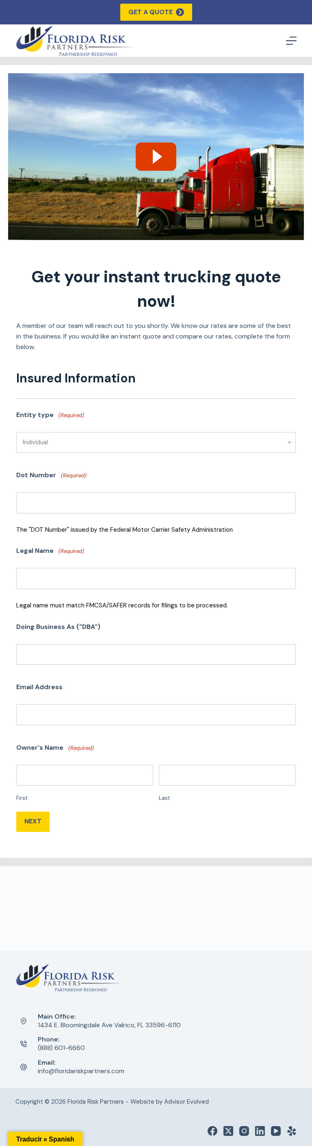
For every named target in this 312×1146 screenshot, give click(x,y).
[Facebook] (212, 1131)
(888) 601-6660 (61, 1047)
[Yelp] (292, 1131)
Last (164, 798)
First (21, 798)
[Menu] (291, 40)
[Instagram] (244, 1131)
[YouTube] (276, 1131)
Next (32, 821)
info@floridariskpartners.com (81, 1071)
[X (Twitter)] (228, 1131)
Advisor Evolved (186, 1102)
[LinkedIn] (260, 1131)
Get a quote (150, 12)
